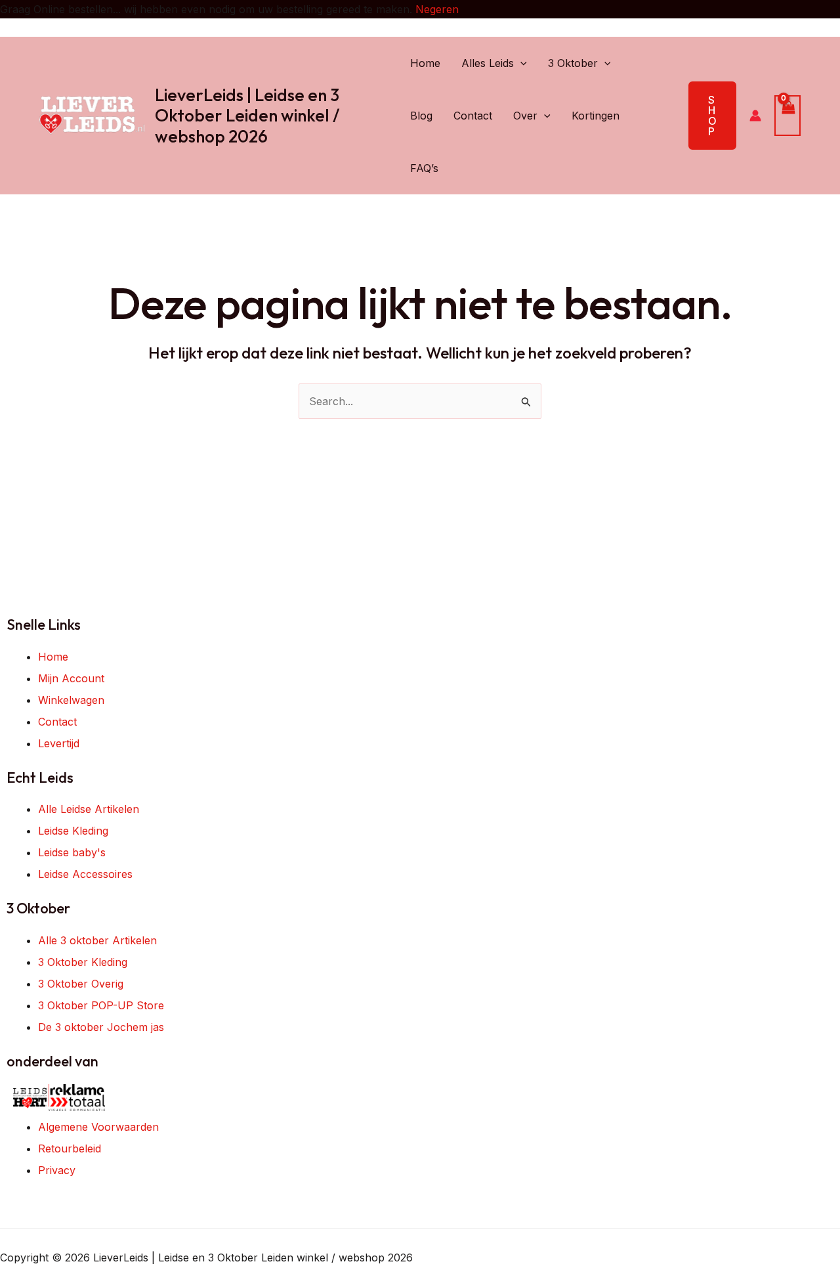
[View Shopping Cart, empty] (787, 115)
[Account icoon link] (755, 115)
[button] (520, 63)
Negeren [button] (437, 9)
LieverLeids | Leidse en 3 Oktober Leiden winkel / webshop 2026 (247, 115)
